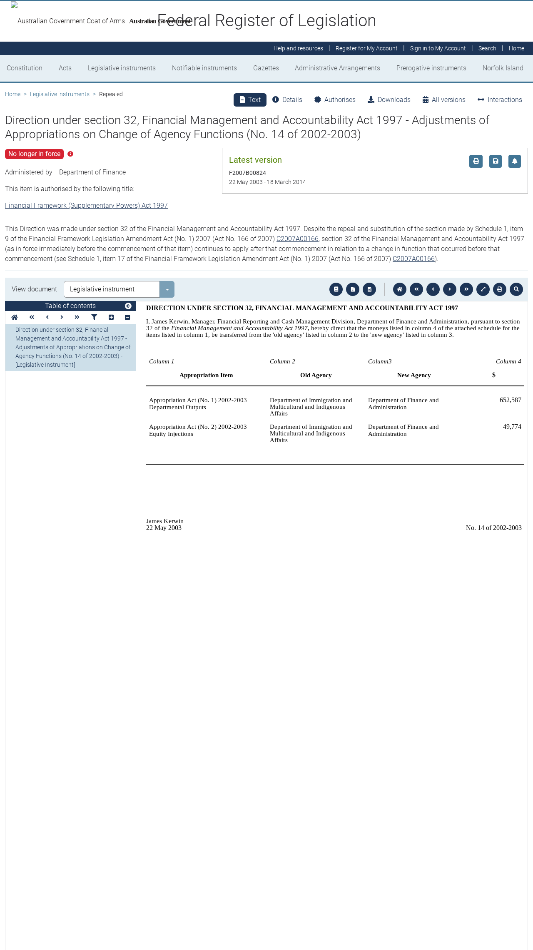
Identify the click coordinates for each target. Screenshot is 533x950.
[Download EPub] (336, 289)
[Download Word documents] (369, 289)
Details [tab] (292, 100)
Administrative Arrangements (337, 68)
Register (367, 48)
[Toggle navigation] (128, 306)
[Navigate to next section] (449, 289)
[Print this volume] (499, 289)
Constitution (24, 68)
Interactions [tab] (505, 100)
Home (12, 94)
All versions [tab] (449, 100)
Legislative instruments (122, 68)
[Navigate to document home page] (14, 317)
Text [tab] (254, 100)
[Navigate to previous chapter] (416, 289)
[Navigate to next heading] (62, 317)
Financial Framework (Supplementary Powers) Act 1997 (86, 205)
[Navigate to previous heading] (47, 317)
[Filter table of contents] (94, 317)
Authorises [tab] (340, 100)
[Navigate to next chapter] (466, 289)
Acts (65, 68)
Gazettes (266, 68)
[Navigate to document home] (399, 289)
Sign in (438, 48)
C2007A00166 (297, 239)
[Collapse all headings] (127, 317)
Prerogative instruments (431, 68)
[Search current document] (516, 289)
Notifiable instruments (204, 68)
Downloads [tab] (394, 100)
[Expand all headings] (111, 317)
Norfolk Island (503, 68)
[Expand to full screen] (483, 289)
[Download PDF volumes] (352, 289)
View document (34, 289)
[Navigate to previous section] (433, 289)
